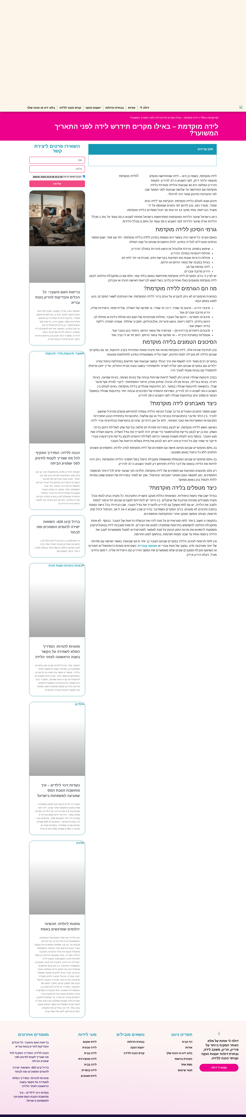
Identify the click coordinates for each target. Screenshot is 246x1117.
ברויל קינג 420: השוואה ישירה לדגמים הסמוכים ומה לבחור (58, 527)
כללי (203, 117)
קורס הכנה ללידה (70, 107)
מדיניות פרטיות (54, 176)
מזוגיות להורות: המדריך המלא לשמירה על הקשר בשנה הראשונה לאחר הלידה (57, 651)
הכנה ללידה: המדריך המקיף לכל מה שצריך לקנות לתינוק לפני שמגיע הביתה (57, 458)
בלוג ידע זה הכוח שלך (41, 107)
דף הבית (213, 117)
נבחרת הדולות (114, 107)
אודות (131, 107)
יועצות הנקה (93, 107)
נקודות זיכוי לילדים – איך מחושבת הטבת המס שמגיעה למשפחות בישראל (58, 790)
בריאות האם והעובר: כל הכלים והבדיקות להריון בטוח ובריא (57, 297)
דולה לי (144, 107)
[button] (93, 149)
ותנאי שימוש (39, 176)
